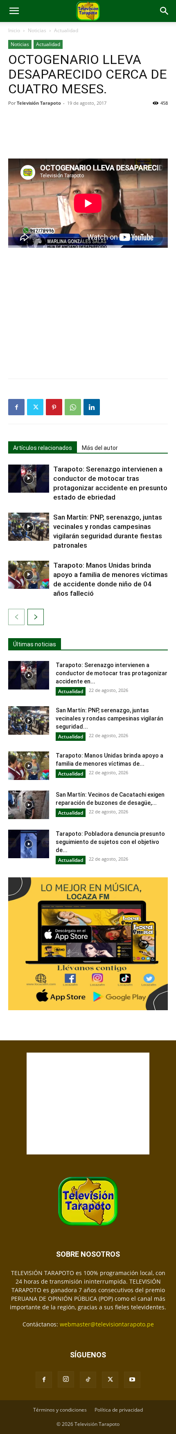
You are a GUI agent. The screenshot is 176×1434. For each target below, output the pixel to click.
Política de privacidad (119, 1409)
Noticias (37, 30)
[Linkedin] (91, 407)
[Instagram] (66, 1379)
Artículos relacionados (42, 448)
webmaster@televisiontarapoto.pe (107, 1324)
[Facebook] (16, 407)
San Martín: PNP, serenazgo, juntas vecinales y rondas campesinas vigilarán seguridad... (109, 718)
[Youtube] (132, 1380)
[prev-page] (16, 617)
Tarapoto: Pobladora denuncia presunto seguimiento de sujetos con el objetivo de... (110, 841)
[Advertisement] (88, 131)
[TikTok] (88, 1380)
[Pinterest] (54, 407)
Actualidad (66, 30)
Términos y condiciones (60, 1409)
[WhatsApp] (73, 407)
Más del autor (100, 448)
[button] (14, 11)
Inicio (14, 30)
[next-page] (35, 617)
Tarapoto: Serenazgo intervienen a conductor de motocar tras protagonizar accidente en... (111, 673)
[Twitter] (35, 407)
